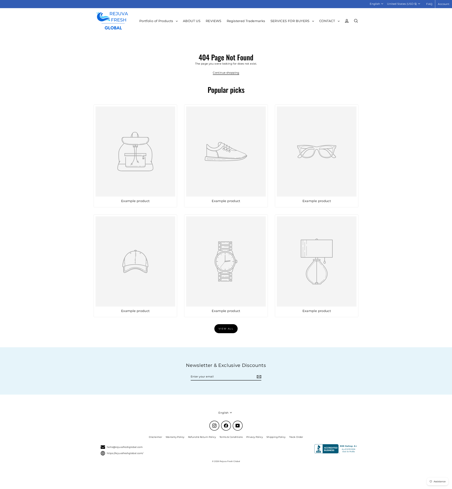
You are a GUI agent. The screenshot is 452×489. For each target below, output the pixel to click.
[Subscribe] (258, 377)
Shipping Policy (276, 437)
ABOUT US (191, 21)
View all (226, 328)
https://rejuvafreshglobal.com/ (125, 453)
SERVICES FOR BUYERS (290, 21)
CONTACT (327, 21)
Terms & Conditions (231, 437)
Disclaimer (155, 437)
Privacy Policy (254, 437)
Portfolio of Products (156, 21)
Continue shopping (226, 72)
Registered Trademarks (246, 21)
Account (443, 4)
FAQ (429, 4)
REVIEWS (213, 21)
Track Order (296, 437)
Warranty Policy (175, 437)
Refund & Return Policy (202, 437)
